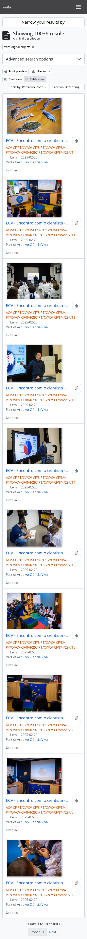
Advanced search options (29, 59)
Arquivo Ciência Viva (32, 162)
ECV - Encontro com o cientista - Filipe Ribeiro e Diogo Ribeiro (38, 140)
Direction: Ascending (65, 87)
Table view (36, 79)
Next (52, 932)
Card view (15, 79)
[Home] (9, 7)
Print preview (17, 71)
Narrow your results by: (44, 22)
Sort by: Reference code (27, 87)
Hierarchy (43, 71)
